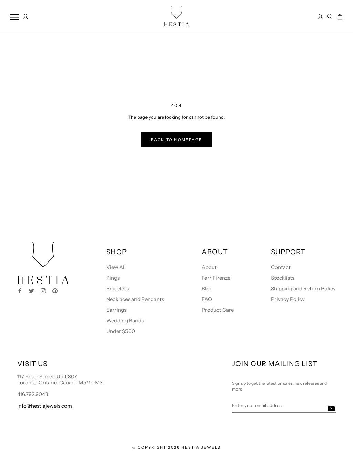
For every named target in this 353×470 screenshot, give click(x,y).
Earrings (116, 310)
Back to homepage (176, 139)
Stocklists (282, 278)
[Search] (330, 17)
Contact (281, 267)
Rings (113, 278)
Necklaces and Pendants (135, 299)
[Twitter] (31, 290)
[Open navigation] (14, 17)
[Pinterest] (55, 290)
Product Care (218, 310)
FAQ (207, 299)
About (209, 267)
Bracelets (117, 288)
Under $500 (120, 331)
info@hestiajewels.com (44, 406)
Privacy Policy (288, 299)
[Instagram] (43, 290)
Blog (207, 288)
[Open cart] (340, 17)
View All (116, 267)
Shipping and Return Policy (303, 288)
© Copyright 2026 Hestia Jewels (176, 447)
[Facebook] (19, 290)
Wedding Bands (125, 320)
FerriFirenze (216, 278)
